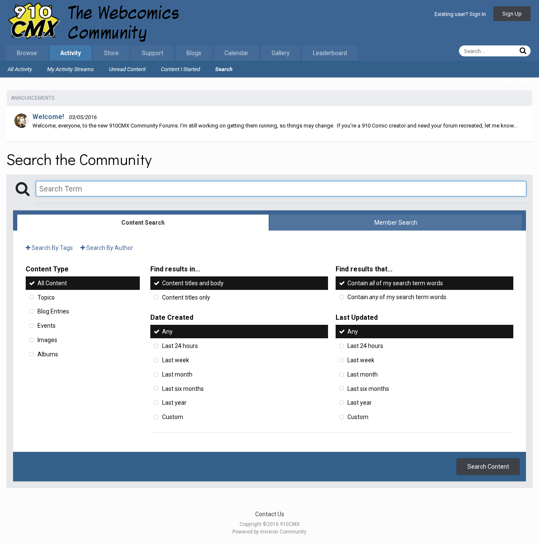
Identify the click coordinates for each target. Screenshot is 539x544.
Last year (174, 402)
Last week (175, 360)
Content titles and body (193, 283)
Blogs (194, 53)
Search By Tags (51, 247)
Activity (70, 53)
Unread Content (127, 69)
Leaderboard (330, 53)
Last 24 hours (180, 345)
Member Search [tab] (395, 222)
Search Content (488, 466)
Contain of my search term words (395, 283)
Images (47, 340)
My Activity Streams (70, 69)
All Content (52, 283)
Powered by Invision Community (269, 532)
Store (111, 53)
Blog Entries (53, 311)
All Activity (20, 69)
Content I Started (180, 69)
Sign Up (512, 14)
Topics (46, 297)
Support (152, 53)
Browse (27, 53)
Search (223, 69)
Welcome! (48, 117)
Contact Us (269, 514)
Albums (47, 354)
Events (46, 325)
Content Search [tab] (143, 222)
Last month (177, 374)
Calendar (236, 53)
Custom (172, 417)
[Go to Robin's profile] (21, 121)
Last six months (183, 388)
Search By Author (109, 247)
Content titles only (186, 297)
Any (167, 331)
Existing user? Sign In (460, 14)
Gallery (281, 53)
